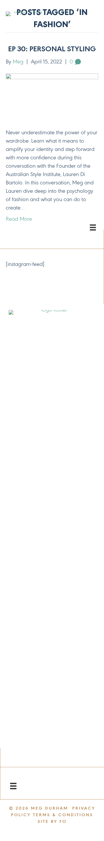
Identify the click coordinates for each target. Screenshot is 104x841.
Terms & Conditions (63, 815)
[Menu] (13, 786)
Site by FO (52, 821)
